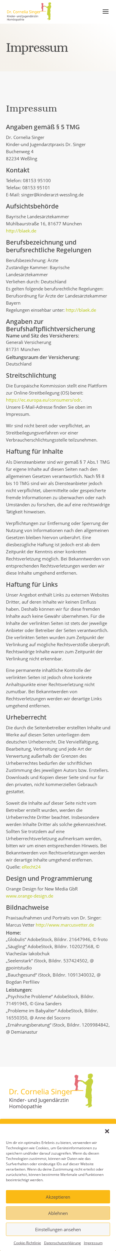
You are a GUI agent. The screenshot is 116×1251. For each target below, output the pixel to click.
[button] (107, 1131)
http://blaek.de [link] (21, 231)
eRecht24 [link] (31, 867)
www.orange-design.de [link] (29, 896)
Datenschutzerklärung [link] (62, 1242)
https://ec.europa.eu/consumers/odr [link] (43, 400)
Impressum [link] (93, 1242)
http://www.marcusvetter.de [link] (65, 925)
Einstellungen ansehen (58, 1229)
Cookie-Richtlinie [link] (27, 1242)
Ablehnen (58, 1213)
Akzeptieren (58, 1197)
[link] (29, 11)
